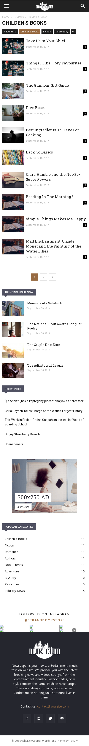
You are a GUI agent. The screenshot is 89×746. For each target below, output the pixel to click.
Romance (11, 552)
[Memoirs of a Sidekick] (13, 308)
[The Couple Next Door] (13, 350)
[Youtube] (62, 718)
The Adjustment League (45, 365)
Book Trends (14, 565)
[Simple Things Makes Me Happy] (13, 224)
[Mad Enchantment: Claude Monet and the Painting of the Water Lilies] (13, 246)
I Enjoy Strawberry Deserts (23, 434)
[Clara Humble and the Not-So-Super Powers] (13, 180)
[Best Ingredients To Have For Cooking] (13, 135)
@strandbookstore (44, 620)
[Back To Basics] (13, 157)
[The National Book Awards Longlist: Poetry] (13, 329)
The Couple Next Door (43, 345)
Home (6, 17)
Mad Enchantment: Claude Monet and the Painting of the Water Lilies (53, 246)
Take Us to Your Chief (45, 40)
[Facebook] (27, 718)
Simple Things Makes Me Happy (56, 218)
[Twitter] (50, 718)
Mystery (10, 578)
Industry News (15, 591)
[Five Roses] (13, 113)
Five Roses (36, 107)
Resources (12, 584)
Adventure (10, 31)
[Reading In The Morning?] (13, 202)
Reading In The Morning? (49, 196)
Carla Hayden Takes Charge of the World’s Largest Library (44, 411)
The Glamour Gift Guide (47, 85)
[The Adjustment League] (13, 370)
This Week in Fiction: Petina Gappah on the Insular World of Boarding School (44, 422)
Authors (10, 558)
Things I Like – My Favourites (53, 63)
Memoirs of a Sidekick (44, 303)
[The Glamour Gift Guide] (13, 91)
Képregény (62, 31)
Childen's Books (30, 31)
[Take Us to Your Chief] (13, 46)
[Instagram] (38, 718)
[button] (83, 6)
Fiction (47, 31)
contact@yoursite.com (53, 706)
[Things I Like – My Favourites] (13, 68)
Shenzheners (14, 444)
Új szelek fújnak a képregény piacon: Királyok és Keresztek (44, 401)
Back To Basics (39, 152)
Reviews (19, 17)
